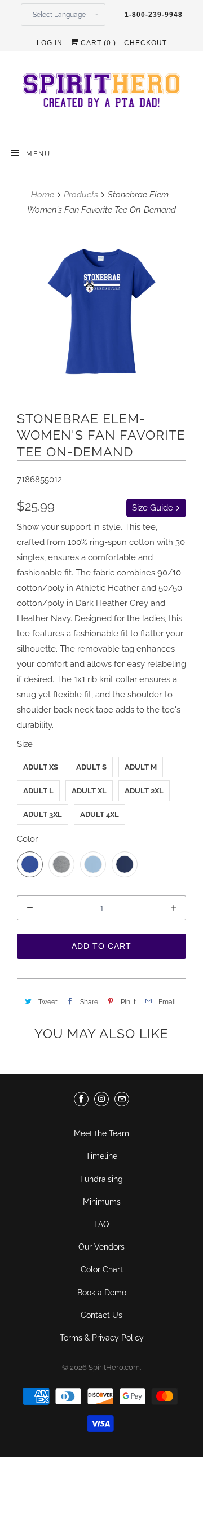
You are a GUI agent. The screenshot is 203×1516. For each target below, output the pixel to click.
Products (81, 195)
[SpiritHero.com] (101, 93)
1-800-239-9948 (154, 15)
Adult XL (89, 790)
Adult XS (40, 767)
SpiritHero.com (114, 1367)
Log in (50, 43)
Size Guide (153, 508)
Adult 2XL (144, 790)
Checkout (145, 43)
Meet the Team (101, 1133)
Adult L (38, 790)
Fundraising (101, 1179)
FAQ (101, 1224)
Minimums (102, 1201)
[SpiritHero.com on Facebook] (81, 1099)
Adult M (141, 767)
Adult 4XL (99, 814)
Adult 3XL (42, 814)
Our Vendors (101, 1246)
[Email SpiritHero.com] (121, 1099)
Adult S (91, 767)
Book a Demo (101, 1292)
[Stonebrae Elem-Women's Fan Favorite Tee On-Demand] (101, 311)
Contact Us (101, 1315)
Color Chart (102, 1269)
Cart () (97, 43)
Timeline (101, 1156)
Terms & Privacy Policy (102, 1337)
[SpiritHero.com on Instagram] (101, 1099)
